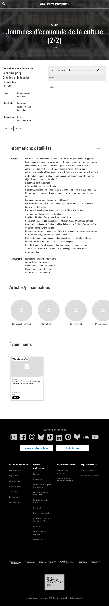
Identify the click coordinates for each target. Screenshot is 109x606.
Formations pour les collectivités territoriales (65, 479)
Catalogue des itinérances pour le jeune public (42, 519)
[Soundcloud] (86, 438)
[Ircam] (31, 563)
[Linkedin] (59, 438)
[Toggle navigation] (104, 4)
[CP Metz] (43, 563)
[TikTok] (49, 438)
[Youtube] (95, 438)
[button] (54, 148)
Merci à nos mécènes (88, 470)
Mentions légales (32, 598)
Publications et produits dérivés (41, 501)
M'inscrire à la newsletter (36, 448)
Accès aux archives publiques (39, 532)
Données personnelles (61, 598)
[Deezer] (77, 438)
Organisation (13, 476)
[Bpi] (17, 563)
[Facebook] (22, 438)
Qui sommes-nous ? (16, 470)
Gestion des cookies (76, 598)
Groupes (36, 474)
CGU (50, 598)
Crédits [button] (51, 87)
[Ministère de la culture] (54, 582)
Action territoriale (15, 502)
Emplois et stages (15, 486)
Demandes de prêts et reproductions (40, 493)
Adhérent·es (13, 492)
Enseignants (37, 508)
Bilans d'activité (14, 481)
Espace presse (38, 539)
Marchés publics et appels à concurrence (42, 486)
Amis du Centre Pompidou (90, 476)
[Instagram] (13, 438)
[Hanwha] (95, 563)
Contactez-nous (73, 448)
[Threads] (31, 438)
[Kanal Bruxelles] (68, 563)
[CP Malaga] (54, 563)
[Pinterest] (68, 438)
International (13, 497)
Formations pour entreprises (62, 471)
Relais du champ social (41, 513)
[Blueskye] (40, 438)
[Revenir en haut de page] (102, 599)
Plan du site (43, 598)
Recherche (37, 526)
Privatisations (37, 479)
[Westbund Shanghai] (83, 563)
